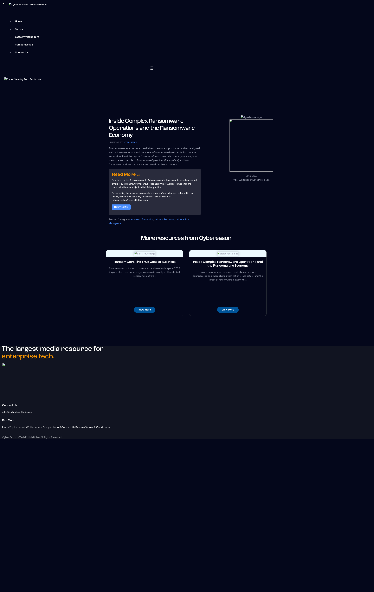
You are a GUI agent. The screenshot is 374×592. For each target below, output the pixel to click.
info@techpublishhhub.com (17, 412)
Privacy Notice (119, 197)
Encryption (147, 219)
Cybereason (130, 141)
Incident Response (164, 219)
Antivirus (136, 219)
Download (121, 207)
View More (144, 309)
